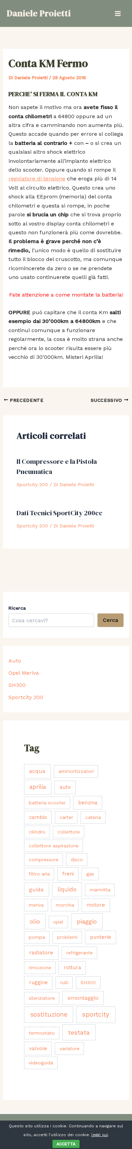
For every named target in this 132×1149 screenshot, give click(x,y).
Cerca (110, 620)
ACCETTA (66, 1144)
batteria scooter (47, 802)
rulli (64, 982)
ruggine (38, 982)
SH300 (17, 685)
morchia (65, 905)
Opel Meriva (23, 673)
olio (35, 921)
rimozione (40, 967)
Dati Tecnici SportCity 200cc (60, 513)
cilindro (37, 831)
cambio (38, 817)
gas (90, 873)
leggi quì (99, 1134)
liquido (67, 889)
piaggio (87, 921)
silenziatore (42, 998)
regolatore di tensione (36, 178)
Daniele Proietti (39, 13)
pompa (37, 937)
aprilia (37, 786)
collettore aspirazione (54, 845)
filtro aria (39, 873)
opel (58, 922)
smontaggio (83, 998)
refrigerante (79, 952)
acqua (37, 771)
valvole (38, 1048)
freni (68, 874)
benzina (87, 803)
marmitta (100, 889)
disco (77, 859)
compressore (44, 859)
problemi (67, 937)
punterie (100, 937)
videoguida (41, 1062)
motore (96, 905)
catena (93, 817)
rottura (72, 967)
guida (36, 889)
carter (66, 817)
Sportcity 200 (32, 484)
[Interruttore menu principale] (117, 13)
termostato (42, 1033)
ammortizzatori (76, 771)
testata (79, 1032)
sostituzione (48, 1014)
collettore (69, 831)
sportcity (95, 1014)
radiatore (41, 952)
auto (65, 787)
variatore (70, 1048)
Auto (14, 660)
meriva (36, 905)
